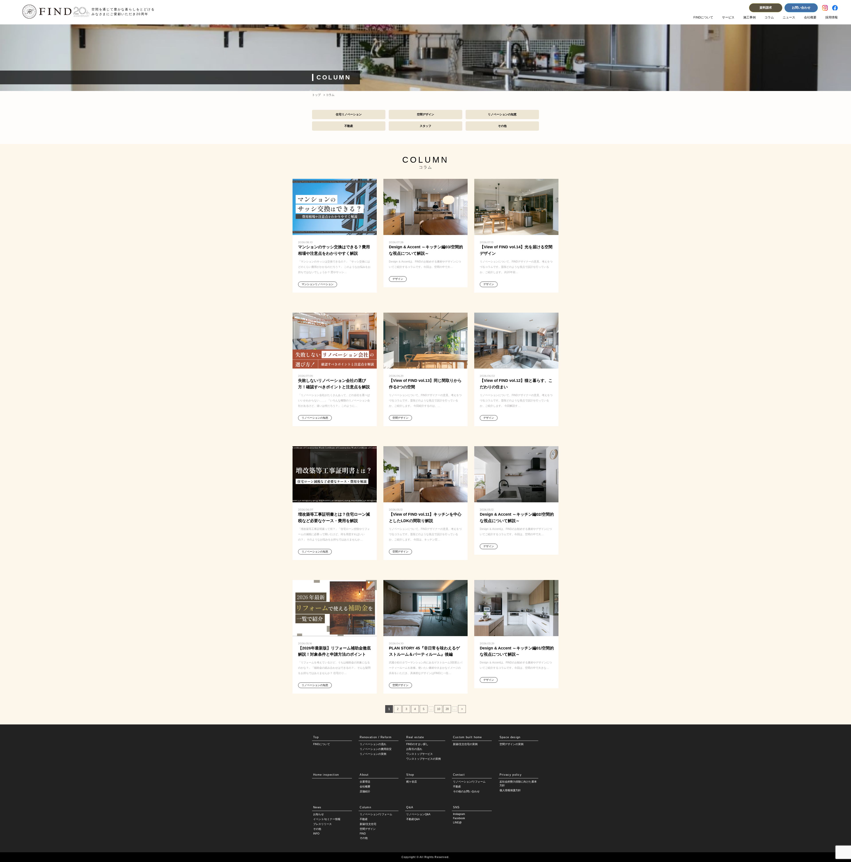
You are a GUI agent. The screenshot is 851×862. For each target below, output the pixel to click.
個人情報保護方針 (510, 790)
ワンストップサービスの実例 (423, 758)
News (317, 807)
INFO (316, 833)
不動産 (348, 126)
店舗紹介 (365, 791)
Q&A (409, 807)
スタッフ (425, 126)
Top (316, 737)
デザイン (397, 278)
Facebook (459, 818)
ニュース (789, 17)
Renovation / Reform (376, 737)
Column (365, 807)
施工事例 (749, 17)
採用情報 (831, 17)
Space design (510, 737)
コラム (769, 17)
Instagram (459, 814)
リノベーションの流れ (373, 744)
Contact (459, 774)
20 (447, 709)
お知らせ (318, 814)
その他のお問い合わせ (466, 791)
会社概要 (810, 17)
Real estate (415, 737)
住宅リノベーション (349, 114)
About (364, 774)
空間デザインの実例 (511, 744)
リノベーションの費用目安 (376, 749)
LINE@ (457, 822)
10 (438, 709)
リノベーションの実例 (373, 753)
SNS (456, 807)
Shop (410, 774)
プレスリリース (322, 824)
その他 (502, 126)
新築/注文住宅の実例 (465, 744)
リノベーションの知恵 (502, 114)
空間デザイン (425, 114)
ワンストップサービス (419, 753)
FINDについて (703, 17)
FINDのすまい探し (417, 744)
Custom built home (467, 737)
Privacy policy (511, 774)
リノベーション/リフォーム (469, 781)
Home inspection (326, 774)
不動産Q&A (413, 819)
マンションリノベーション (318, 284)
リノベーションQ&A (418, 814)
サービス (728, 17)
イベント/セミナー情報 (326, 819)
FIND (363, 833)
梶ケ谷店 (411, 781)
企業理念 (365, 781)
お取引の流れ (414, 749)
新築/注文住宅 (368, 824)
